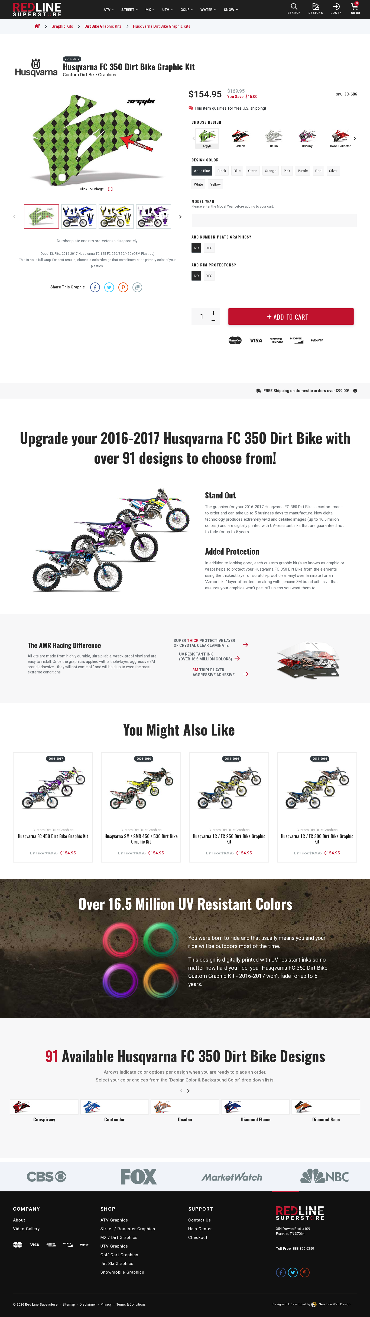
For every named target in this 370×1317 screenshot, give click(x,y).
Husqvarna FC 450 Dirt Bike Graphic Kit (53, 836)
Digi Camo (44, 1119)
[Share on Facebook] (95, 287)
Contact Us (199, 1220)
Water (206, 10)
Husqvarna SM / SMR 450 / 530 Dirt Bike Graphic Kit (141, 839)
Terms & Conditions (131, 1304)
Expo (255, 1105)
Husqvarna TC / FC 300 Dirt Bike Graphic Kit (317, 839)
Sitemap (69, 1304)
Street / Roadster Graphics (127, 1228)
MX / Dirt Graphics (119, 1237)
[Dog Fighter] (114, 1107)
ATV (106, 10)
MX (148, 10)
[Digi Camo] (44, 1107)
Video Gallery (26, 1228)
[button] (137, 287)
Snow (229, 10)
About (19, 1220)
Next (172, 140)
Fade (326, 1105)
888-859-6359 (303, 1248)
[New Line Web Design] (314, 1304)
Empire (185, 1119)
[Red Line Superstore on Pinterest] (305, 1272)
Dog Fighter (114, 1119)
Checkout (197, 1237)
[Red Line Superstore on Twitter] (293, 1272)
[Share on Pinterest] (123, 287)
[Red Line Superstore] (37, 9)
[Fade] (325, 1099)
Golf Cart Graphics (119, 1254)
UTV (165, 10)
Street (127, 10)
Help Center (200, 1228)
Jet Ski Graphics (117, 1263)
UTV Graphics (114, 1246)
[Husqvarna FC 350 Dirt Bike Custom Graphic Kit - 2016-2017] (79, 216)
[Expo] (255, 1099)
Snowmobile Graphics (122, 1272)
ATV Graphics (114, 1220)
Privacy (106, 1304)
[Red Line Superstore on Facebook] (281, 1272)
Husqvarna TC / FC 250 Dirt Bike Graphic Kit (229, 839)
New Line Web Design (334, 1304)
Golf (184, 10)
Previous (22, 140)
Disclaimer (88, 1304)
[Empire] (185, 1107)
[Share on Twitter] (109, 287)
